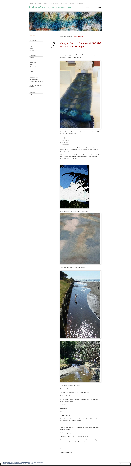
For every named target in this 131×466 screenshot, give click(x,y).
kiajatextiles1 (37, 7)
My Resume (72, 3)
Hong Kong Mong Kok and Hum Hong (58, 3)
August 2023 (32, 57)
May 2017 (32, 64)
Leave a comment (96, 49)
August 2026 (32, 46)
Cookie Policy (30, 463)
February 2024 (33, 55)
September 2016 (33, 66)
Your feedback (80, 3)
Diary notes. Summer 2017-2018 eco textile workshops (80, 44)
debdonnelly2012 (68, 49)
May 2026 (32, 50)
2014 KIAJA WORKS (34, 79)
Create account (33, 92)
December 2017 (33, 59)
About (31, 3)
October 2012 (32, 71)
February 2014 (33, 69)
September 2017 (33, 62)
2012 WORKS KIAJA (77, 49)
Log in (31, 94)
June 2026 (32, 48)
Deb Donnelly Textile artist (41, 3)
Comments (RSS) (33, 40)
